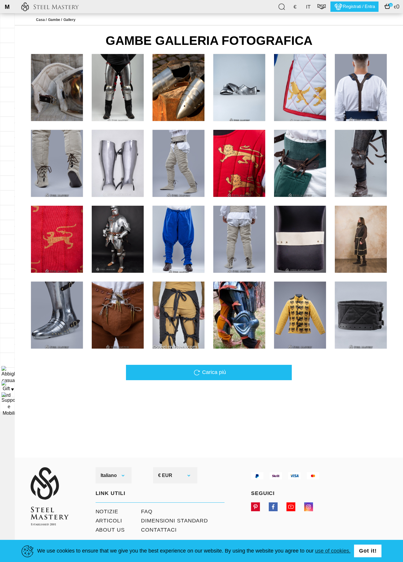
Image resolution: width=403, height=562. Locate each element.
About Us (110, 530)
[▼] (7, 374)
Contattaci (159, 530)
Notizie (107, 511)
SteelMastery (49, 6)
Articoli (109, 521)
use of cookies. (332, 551)
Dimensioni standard (174, 521)
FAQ (147, 511)
